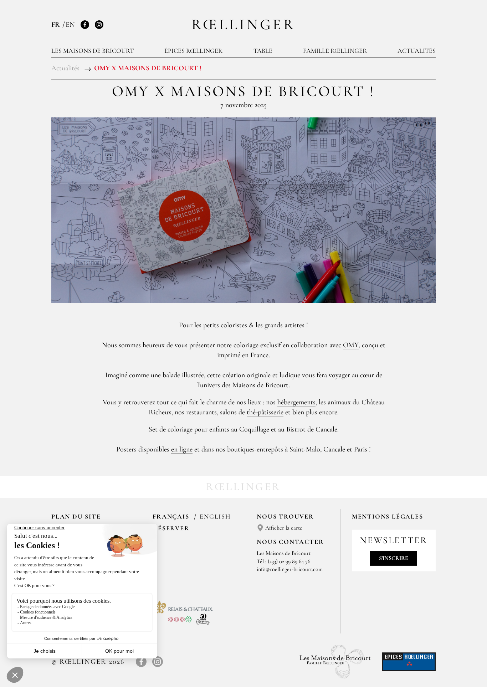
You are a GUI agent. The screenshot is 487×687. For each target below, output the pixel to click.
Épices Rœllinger (193, 51)
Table (262, 51)
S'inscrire (393, 558)
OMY (351, 345)
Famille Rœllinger (335, 51)
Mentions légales (387, 516)
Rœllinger (243, 24)
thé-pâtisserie (265, 412)
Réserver (171, 528)
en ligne (182, 449)
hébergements (296, 402)
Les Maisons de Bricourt (92, 51)
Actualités (417, 51)
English (215, 516)
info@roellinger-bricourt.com (290, 569)
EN (70, 24)
